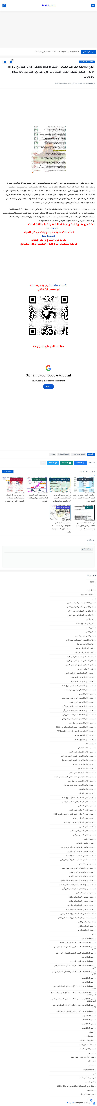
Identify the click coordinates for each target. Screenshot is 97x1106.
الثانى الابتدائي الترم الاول (84, 648)
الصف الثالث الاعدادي (86, 768)
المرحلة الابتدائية (88, 938)
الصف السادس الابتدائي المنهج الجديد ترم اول (77, 913)
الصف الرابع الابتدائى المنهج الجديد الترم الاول (77, 880)
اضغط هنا (48, 236)
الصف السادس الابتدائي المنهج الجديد (80, 909)
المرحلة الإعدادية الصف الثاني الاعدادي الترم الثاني (75, 1011)
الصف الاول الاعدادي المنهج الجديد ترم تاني (78, 719)
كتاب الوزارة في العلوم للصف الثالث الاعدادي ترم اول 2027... (56, 52)
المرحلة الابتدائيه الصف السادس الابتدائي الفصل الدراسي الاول (73, 973)
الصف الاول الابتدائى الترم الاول (82, 681)
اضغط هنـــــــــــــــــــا (48, 228)
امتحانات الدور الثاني (86, 1044)
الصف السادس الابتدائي (85, 893)
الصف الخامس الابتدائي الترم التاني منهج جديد (77, 847)
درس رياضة (48, 5)
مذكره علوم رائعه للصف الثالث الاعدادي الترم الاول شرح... (38, 498)
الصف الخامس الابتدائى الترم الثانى (81, 851)
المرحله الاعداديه (88, 1028)
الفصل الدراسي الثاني (85, 930)
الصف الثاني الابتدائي (86, 793)
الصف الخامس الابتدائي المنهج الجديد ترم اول (77, 860)
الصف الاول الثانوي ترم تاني (83, 739)
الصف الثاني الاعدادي (86, 806)
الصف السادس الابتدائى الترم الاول (81, 901)
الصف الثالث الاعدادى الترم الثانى (81, 773)
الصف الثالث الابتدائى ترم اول (83, 764)
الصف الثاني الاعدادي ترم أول (83, 818)
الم (93, 934)
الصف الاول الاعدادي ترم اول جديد (81, 723)
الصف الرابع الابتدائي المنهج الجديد (81, 876)
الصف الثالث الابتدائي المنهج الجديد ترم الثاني (77, 756)
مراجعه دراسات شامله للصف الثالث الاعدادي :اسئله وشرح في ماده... (14, 498)
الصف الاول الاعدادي (86, 62)
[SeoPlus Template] (93, 1103)
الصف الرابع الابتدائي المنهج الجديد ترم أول (78, 889)
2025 (92, 582)
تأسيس (91, 1053)
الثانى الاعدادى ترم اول (85, 669)
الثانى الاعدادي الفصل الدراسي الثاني (80, 665)
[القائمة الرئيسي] (93, 5)
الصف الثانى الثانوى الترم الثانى (82, 831)
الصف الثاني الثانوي (86, 826)
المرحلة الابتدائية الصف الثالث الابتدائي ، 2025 (77, 943)
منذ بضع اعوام (89, 492)
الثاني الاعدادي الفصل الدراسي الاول (80, 661)
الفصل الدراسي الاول (86, 926)
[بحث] (4, 5)
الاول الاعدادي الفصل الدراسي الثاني (80, 607)
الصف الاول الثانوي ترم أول (84, 735)
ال (93, 598)
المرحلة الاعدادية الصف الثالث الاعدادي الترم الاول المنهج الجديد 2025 (73, 993)
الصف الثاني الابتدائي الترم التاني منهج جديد (77, 802)
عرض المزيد (8, 471)
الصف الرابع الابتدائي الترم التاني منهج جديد (78, 868)
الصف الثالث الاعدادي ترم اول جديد (81, 781)
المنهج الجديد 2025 (87, 1040)
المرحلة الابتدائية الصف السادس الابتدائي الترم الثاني (74, 953)
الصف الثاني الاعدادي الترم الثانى (81, 810)
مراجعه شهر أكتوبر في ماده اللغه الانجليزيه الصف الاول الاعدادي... (84, 498)
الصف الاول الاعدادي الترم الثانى (82, 702)
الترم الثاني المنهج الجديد (84, 636)
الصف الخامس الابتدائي (85, 843)
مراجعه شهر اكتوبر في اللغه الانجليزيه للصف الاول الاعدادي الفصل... (62, 498)
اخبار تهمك (90, 590)
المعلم (91, 1032)
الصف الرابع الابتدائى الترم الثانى (82, 872)
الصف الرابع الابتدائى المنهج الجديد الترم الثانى (76, 884)
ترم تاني (91, 1065)
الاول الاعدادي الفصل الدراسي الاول (80, 603)
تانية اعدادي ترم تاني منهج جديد (82, 1057)
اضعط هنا (60, 286)
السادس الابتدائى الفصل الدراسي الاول (79, 673)
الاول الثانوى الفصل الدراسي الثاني (81, 615)
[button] (80, 463)
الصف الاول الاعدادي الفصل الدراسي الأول (78, 706)
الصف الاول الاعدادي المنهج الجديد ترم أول (78, 710)
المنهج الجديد (89, 1036)
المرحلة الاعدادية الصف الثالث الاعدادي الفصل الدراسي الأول (74, 1006)
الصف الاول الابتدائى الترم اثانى (82, 677)
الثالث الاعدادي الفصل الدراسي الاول (80, 640)
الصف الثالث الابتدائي (86, 748)
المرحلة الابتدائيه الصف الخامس (82, 961)
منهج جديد (90, 1090)
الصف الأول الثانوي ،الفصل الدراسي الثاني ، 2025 (75, 731)
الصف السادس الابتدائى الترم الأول (81, 897)
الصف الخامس (88, 839)
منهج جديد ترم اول (87, 1094)
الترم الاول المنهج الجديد (85, 623)
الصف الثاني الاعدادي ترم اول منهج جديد (79, 822)
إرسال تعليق (87, 549)
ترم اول (53, 454)
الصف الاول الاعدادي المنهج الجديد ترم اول (78, 715)
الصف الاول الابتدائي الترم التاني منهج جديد (78, 686)
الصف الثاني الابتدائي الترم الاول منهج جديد (78, 797)
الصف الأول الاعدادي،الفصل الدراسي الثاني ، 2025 (75, 727)
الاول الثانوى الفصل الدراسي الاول (81, 611)
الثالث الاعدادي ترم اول (85, 644)
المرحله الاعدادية (88, 1024)
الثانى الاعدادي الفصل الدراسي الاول (80, 656)
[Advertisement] (48, 29)
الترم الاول (90, 619)
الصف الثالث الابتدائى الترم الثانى (81, 752)
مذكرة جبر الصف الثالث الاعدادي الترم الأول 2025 (75, 1086)
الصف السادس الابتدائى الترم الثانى (80, 905)
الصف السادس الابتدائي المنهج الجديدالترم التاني (76, 918)
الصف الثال (89, 744)
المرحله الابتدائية (88, 1020)
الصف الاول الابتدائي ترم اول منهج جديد (79, 690)
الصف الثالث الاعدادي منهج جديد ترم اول (79, 785)
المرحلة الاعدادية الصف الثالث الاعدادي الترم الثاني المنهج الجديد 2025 (73, 1000)
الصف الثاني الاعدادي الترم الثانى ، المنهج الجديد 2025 (73, 814)
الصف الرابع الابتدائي (86, 864)
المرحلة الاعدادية (63, 454)
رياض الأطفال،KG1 (86, 1078)
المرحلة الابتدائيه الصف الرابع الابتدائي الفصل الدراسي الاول (75, 966)
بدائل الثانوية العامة (87, 1049)
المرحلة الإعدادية (88, 978)
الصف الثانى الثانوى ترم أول (83, 835)
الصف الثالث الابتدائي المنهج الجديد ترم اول (78, 760)
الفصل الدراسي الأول (86, 922)
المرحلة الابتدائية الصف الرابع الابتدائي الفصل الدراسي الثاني (75, 948)
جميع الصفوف (88, 1069)
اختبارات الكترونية (87, 594)
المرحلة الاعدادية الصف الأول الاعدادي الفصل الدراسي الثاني (74, 987)
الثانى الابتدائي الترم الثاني (84, 652)
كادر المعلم (90, 1082)
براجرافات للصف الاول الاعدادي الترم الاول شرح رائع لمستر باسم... (85, 526)
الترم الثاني (90, 632)
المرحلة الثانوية (88, 1015)
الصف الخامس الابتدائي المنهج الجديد (80, 855)
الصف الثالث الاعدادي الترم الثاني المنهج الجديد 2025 (74, 777)
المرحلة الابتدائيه (88, 957)
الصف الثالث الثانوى (86, 789)
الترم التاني (90, 627)
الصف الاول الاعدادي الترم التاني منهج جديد (78, 698)
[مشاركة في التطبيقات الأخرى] (43, 463)
